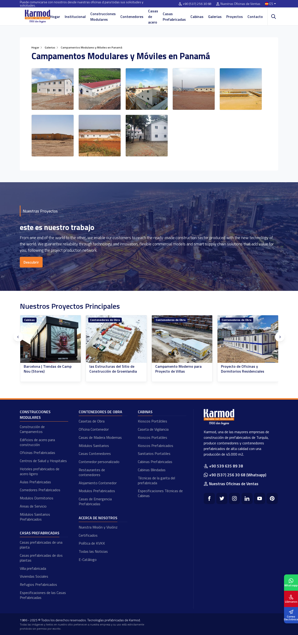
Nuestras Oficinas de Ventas (240, 4)
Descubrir (31, 262)
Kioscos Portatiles (152, 437)
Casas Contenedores (95, 453)
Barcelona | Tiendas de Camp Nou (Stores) (47, 369)
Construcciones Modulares (103, 16)
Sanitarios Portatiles (154, 453)
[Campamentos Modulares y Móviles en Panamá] (52, 89)
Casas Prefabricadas (174, 16)
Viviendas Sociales (34, 576)
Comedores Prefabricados (40, 490)
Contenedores (131, 16)
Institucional (75, 16)
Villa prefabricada (33, 568)
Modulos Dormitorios (36, 498)
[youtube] (259, 498)
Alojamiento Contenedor (98, 483)
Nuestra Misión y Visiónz (98, 527)
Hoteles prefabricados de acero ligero (39, 471)
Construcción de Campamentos (32, 429)
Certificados (88, 535)
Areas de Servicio (33, 506)
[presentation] (18, 337)
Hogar (55, 16)
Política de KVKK (92, 543)
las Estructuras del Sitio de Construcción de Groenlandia (113, 369)
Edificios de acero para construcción (37, 442)
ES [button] (271, 4)
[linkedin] (247, 498)
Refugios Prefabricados (38, 584)
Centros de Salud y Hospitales (43, 460)
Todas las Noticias (93, 551)
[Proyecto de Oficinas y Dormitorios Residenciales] (247, 339)
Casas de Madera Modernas (100, 437)
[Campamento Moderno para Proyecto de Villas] (182, 339)
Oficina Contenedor (94, 429)
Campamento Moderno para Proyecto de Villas (178, 369)
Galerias (215, 16)
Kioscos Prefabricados (155, 445)
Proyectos (234, 16)
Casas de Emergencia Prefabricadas (95, 501)
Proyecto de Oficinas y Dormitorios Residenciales (242, 369)
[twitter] (221, 498)
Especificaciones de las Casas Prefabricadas (43, 595)
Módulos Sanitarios (94, 445)
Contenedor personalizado (99, 461)
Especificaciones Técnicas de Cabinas (160, 493)
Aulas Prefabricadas (35, 482)
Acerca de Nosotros (98, 518)
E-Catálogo (88, 559)
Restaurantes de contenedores (92, 472)
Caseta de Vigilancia (153, 429)
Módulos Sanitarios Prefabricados (35, 516)
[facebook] (209, 498)
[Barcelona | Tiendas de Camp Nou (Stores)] (50, 339)
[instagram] (234, 498)
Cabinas (196, 16)
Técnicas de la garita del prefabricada (156, 480)
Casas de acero (153, 16)
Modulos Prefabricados (97, 491)
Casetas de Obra (92, 421)
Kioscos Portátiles (152, 421)
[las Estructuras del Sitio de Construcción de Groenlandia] (116, 339)
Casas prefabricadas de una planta (41, 544)
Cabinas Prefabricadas (155, 461)
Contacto (255, 16)
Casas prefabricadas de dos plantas (41, 558)
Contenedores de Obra (105, 320)
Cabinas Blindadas (152, 470)
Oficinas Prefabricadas (37, 452)
